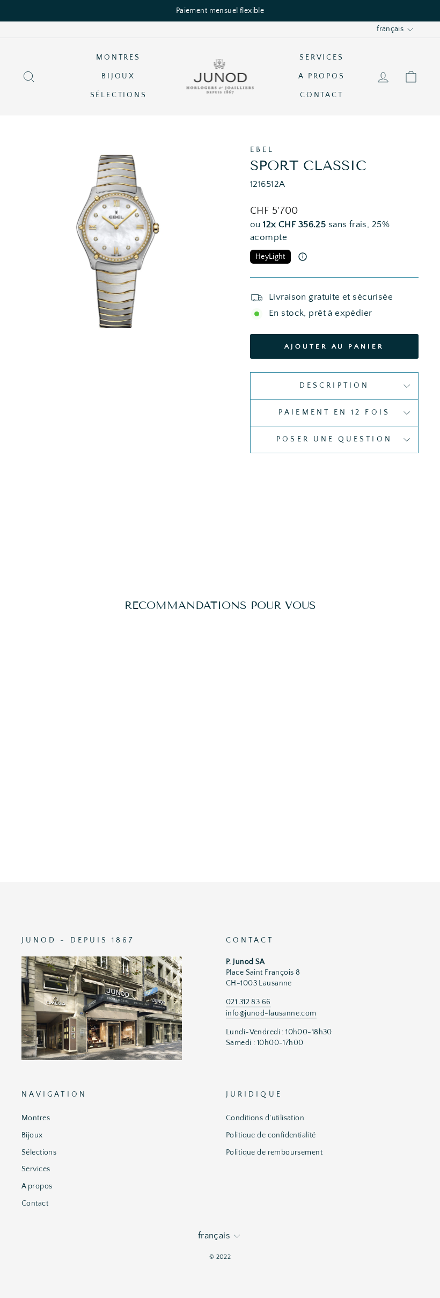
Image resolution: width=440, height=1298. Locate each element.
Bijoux (118, 76)
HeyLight (270, 256)
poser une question (334, 439)
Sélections (118, 95)
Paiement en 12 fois (334, 412)
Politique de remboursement (274, 1152)
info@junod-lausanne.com (271, 1013)
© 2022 (220, 1256)
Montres (118, 57)
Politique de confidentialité (271, 1135)
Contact (321, 95)
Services (321, 57)
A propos (321, 76)
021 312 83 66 (248, 1002)
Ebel (262, 150)
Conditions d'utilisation (265, 1118)
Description (334, 385)
